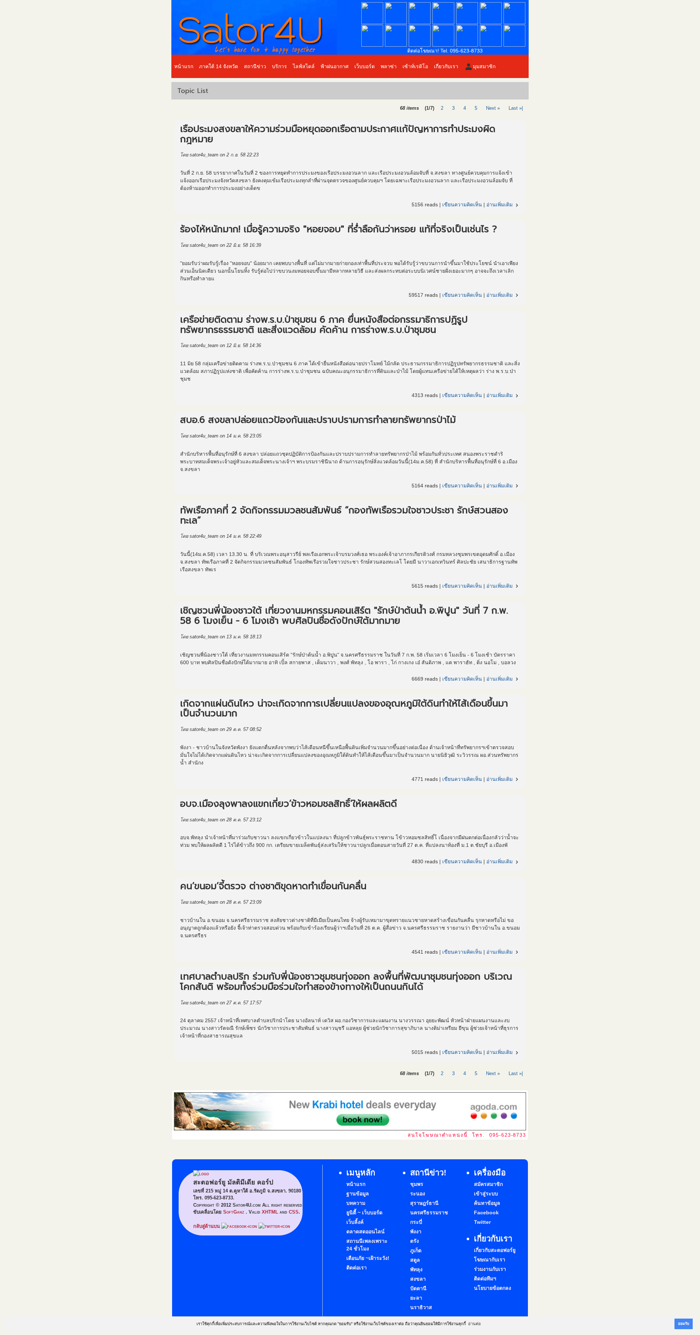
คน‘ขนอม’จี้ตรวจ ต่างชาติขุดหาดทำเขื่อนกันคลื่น (273, 886)
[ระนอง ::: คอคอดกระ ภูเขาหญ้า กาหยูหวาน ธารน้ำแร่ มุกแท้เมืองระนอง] (396, 22)
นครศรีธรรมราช (429, 1212)
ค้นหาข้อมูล (487, 1203)
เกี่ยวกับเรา (446, 66)
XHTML (270, 1212)
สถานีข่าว (255, 66)
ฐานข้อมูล (357, 1193)
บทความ (355, 1203)
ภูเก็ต (415, 1250)
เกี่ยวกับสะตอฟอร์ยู (495, 1250)
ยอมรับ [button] (683, 1324)
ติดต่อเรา (356, 1267)
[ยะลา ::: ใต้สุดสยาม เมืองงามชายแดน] (490, 45)
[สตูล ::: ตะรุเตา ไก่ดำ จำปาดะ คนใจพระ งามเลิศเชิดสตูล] (419, 45)
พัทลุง (416, 1269)
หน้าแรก (183, 66)
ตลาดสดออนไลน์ (365, 1231)
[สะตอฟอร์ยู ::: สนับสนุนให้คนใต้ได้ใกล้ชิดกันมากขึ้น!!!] (266, 27)
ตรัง (414, 1241)
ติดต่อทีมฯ (485, 1278)
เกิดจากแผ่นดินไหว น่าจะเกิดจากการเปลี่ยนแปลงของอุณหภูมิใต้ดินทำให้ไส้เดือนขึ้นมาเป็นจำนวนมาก (344, 709)
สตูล (415, 1260)
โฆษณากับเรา (489, 1259)
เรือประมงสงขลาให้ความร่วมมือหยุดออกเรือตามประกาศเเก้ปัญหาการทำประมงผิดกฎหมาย (337, 134)
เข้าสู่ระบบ (486, 1193)
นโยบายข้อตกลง (492, 1288)
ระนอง (417, 1193)
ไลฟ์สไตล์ (304, 66)
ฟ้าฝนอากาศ (334, 66)
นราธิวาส (421, 1307)
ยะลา (416, 1298)
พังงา (415, 1231)
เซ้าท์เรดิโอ (415, 66)
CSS (294, 1212)
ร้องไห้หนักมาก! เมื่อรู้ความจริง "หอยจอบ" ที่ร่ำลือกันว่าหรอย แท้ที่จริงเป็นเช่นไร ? (338, 229)
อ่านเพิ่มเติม (503, 204)
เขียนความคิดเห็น (462, 204)
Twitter (482, 1222)
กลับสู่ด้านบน (206, 1226)
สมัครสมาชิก (488, 1184)
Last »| (516, 108)
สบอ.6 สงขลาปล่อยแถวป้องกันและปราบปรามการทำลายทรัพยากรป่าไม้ (318, 420)
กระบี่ (416, 1222)
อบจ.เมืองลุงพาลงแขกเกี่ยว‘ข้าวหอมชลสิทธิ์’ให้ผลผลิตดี (288, 804)
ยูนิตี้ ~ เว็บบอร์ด (364, 1212)
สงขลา (418, 1279)
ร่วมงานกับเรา (490, 1269)
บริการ (279, 66)
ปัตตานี (418, 1288)
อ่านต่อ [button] (474, 1324)
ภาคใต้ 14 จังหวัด (218, 66)
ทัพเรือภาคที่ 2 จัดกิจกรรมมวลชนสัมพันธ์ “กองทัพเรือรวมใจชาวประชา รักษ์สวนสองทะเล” (344, 515)
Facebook (486, 1212)
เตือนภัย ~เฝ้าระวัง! (367, 1258)
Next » (493, 108)
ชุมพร (416, 1184)
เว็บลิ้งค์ (354, 1222)
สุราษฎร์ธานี (424, 1203)
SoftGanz (233, 1212)
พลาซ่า (389, 66)
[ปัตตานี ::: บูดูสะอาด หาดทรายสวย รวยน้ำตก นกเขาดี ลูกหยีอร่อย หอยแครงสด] (467, 45)
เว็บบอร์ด (364, 66)
